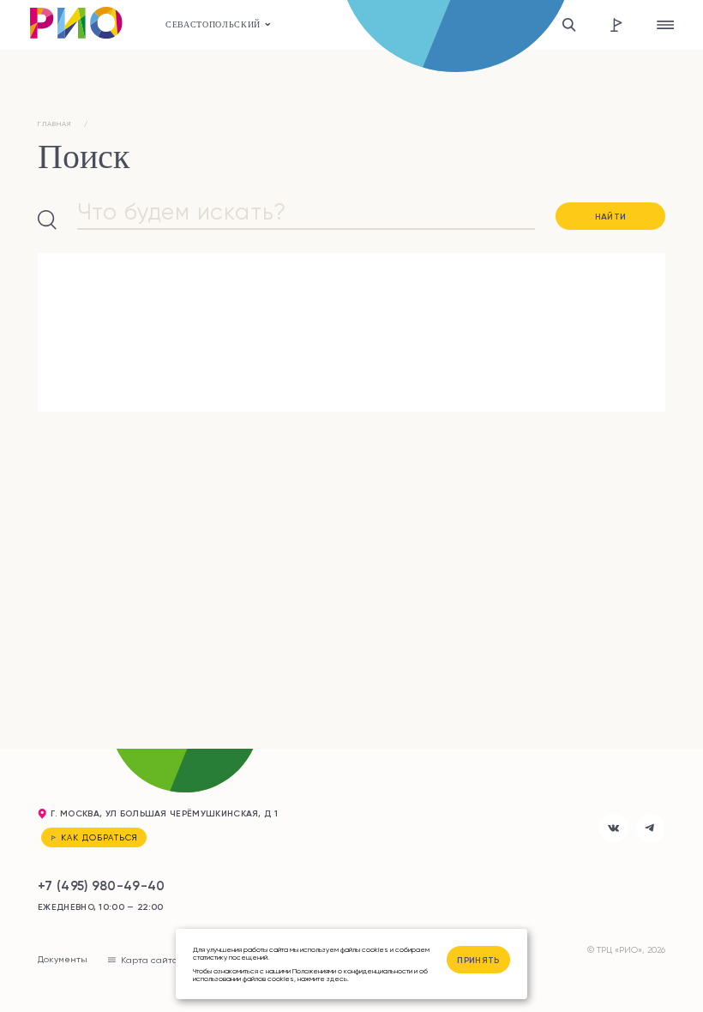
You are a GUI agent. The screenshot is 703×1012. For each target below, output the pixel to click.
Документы (62, 959)
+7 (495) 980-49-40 (101, 885)
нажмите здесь (322, 978)
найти (611, 216)
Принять (478, 960)
